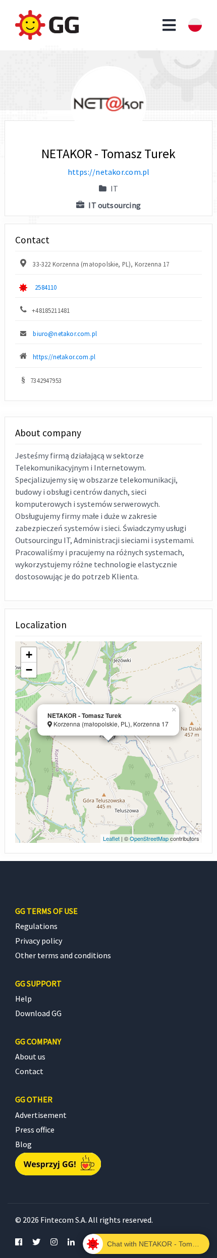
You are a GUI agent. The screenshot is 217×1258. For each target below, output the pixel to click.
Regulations (36, 926)
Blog (23, 1144)
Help (23, 999)
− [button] (29, 670)
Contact (29, 1071)
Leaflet (111, 838)
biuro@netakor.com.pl (65, 333)
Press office (35, 1129)
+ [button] (29, 654)
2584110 (46, 287)
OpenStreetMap (149, 838)
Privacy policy (38, 941)
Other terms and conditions (63, 955)
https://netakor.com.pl (109, 172)
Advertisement (41, 1115)
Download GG (38, 1013)
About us (30, 1056)
